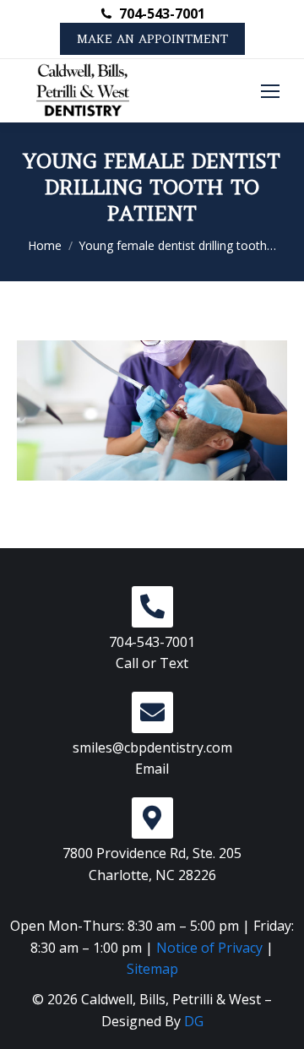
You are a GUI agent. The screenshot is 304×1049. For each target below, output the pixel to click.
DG (194, 1021)
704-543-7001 (161, 13)
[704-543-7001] (152, 607)
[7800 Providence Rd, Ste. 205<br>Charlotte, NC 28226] (152, 818)
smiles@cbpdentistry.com (152, 747)
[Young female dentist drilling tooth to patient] (152, 410)
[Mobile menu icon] (270, 91)
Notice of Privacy (209, 947)
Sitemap (152, 968)
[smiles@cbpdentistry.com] (152, 712)
